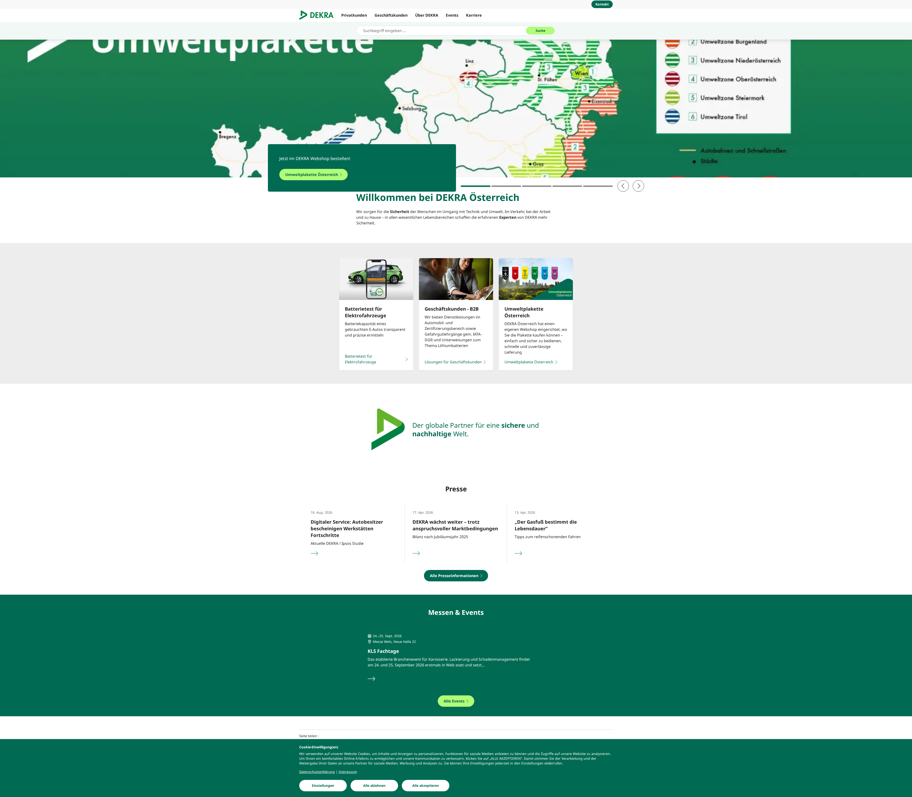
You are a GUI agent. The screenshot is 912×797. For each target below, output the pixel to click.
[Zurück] (623, 186)
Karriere (474, 15)
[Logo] (318, 15)
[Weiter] (638, 186)
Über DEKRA (426, 15)
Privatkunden (354, 15)
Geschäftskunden (391, 15)
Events (452, 15)
